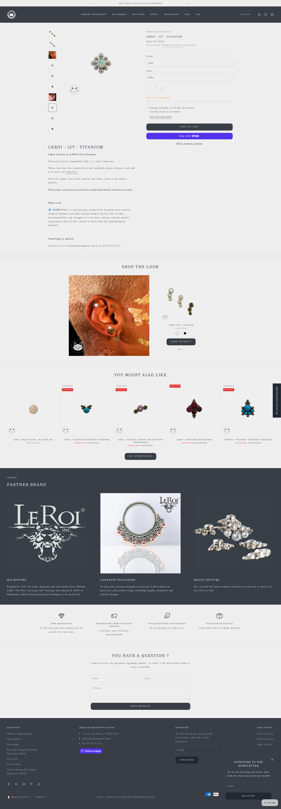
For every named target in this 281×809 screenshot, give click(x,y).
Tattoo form (14, 764)
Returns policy (265, 739)
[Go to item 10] (52, 129)
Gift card (12, 759)
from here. (72, 172)
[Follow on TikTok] (38, 784)
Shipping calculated (172, 45)
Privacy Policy (265, 734)
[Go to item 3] (52, 55)
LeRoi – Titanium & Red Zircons (194, 440)
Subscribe (187, 760)
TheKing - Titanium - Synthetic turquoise (248, 440)
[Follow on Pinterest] (31, 784)
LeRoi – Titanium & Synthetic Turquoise (86, 440)
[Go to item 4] (52, 65)
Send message (140, 706)
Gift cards (138, 14)
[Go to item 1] (52, 34)
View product (181, 342)
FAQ (198, 14)
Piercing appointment (93, 14)
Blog (187, 14)
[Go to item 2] (52, 44)
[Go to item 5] (52, 76)
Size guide (13, 744)
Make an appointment (19, 734)
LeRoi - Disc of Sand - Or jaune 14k (33, 440)
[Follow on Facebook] (8, 784)
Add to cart (189, 127)
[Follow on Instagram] (23, 784)
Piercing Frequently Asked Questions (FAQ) (22, 752)
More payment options (190, 143)
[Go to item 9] (52, 118)
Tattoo (154, 14)
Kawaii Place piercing (158, 32)
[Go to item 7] (52, 97)
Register (248, 796)
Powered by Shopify (143, 797)
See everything (140, 456)
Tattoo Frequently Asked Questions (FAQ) (21, 772)
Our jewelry (119, 14)
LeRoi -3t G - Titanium (181, 325)
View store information (161, 117)
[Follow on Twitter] (16, 784)
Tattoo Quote (171, 14)
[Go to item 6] (52, 86)
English (245, 14)
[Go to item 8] (52, 108)
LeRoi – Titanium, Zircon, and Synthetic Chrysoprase (140, 441)
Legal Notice (264, 744)
